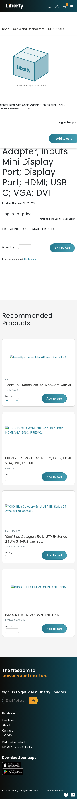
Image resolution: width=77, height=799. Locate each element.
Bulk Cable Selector (14, 742)
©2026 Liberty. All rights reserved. (21, 790)
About (6, 725)
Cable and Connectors (28, 29)
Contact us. (30, 259)
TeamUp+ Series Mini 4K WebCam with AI (38, 385)
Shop (5, 29)
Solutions (8, 720)
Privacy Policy (55, 790)
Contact (7, 730)
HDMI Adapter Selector (17, 747)
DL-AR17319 (56, 29)
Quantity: (8, 247)
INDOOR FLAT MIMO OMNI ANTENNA (32, 615)
